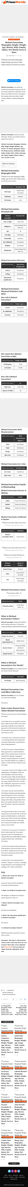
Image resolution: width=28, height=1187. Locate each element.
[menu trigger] (3, 2)
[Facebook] (13, 999)
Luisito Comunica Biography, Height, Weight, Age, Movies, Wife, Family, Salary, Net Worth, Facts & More (7, 1045)
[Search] (25, 2)
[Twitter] (17, 999)
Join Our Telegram (15, 80)
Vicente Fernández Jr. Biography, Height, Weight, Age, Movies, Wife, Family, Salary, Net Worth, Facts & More (7, 1114)
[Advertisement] (14, 19)
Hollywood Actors (14, 39)
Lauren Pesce (11, 990)
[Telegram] (24, 999)
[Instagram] (12, 1171)
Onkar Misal (11, 55)
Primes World (8, 947)
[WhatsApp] (21, 999)
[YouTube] (15, 1171)
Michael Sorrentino (8, 992)
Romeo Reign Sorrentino (9, 994)
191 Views (19, 55)
